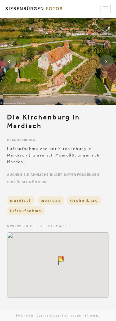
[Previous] (9, 61)
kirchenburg (84, 200)
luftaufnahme (26, 211)
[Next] (106, 61)
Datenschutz (48, 315)
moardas (51, 200)
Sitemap (92, 315)
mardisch (21, 200)
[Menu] (106, 9)
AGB (30, 315)
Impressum (72, 315)
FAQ (19, 315)
